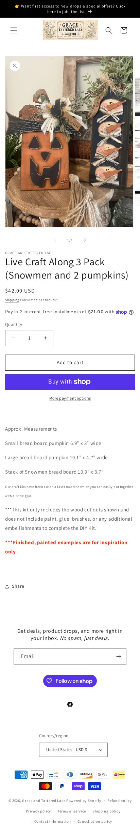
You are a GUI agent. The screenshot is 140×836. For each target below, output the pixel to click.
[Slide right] (84, 240)
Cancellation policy (94, 821)
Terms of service (71, 811)
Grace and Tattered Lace (43, 800)
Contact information (52, 821)
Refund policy (119, 800)
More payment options (70, 398)
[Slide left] (55, 240)
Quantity (13, 324)
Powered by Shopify (83, 800)
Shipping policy (106, 811)
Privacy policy (38, 811)
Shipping (12, 300)
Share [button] (18, 586)
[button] (13, 30)
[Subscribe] (118, 656)
